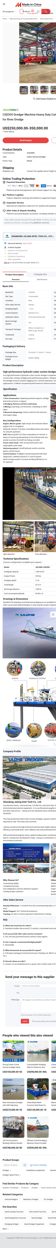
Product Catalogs (39, 1165)
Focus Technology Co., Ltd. (33, 1238)
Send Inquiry (26, 140)
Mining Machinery (46, 19)
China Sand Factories (37, 1211)
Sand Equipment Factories (15, 1218)
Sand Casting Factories (14, 1211)
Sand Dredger (36, 1218)
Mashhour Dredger (30, 1199)
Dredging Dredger (12, 1224)
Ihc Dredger (48, 1199)
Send (25, 1021)
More (5, 1229)
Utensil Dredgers (11, 1199)
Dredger (6, 1170)
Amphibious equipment (35, 1170)
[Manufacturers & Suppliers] (28, 4)
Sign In (6, 262)
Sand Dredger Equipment (34, 1224)
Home (5, 19)
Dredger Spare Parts (11, 1175)
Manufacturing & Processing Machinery (23, 19)
